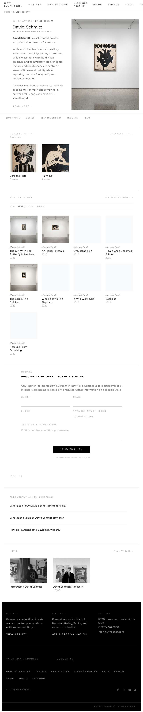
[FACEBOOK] (124, 689)
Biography (13, 118)
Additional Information (39, 425)
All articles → (123, 551)
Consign (38, 679)
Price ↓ (40, 206)
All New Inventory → (119, 197)
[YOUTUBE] (129, 689)
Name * (26, 397)
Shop (129, 5)
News (97, 5)
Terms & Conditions (103, 706)
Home (7, 12)
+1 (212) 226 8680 (108, 627)
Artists (35, 5)
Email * (78, 397)
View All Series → (121, 134)
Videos (114, 5)
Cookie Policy (126, 706)
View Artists (16, 634)
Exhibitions (58, 5)
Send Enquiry (71, 449)
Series (30, 118)
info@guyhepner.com (111, 632)
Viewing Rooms (81, 4)
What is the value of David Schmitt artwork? (37, 518)
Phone (25, 411)
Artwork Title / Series (89, 411)
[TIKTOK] (135, 689)
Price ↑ (31, 206)
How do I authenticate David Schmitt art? (35, 530)
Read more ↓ (22, 106)
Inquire (72, 118)
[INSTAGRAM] (118, 689)
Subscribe (65, 659)
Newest (22, 206)
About (23, 679)
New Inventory (13, 4)
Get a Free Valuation (69, 634)
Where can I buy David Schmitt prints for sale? (38, 506)
